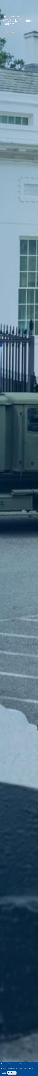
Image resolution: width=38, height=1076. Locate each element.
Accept (4, 1073)
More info (31, 1068)
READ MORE (9, 32)
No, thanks (12, 1073)
